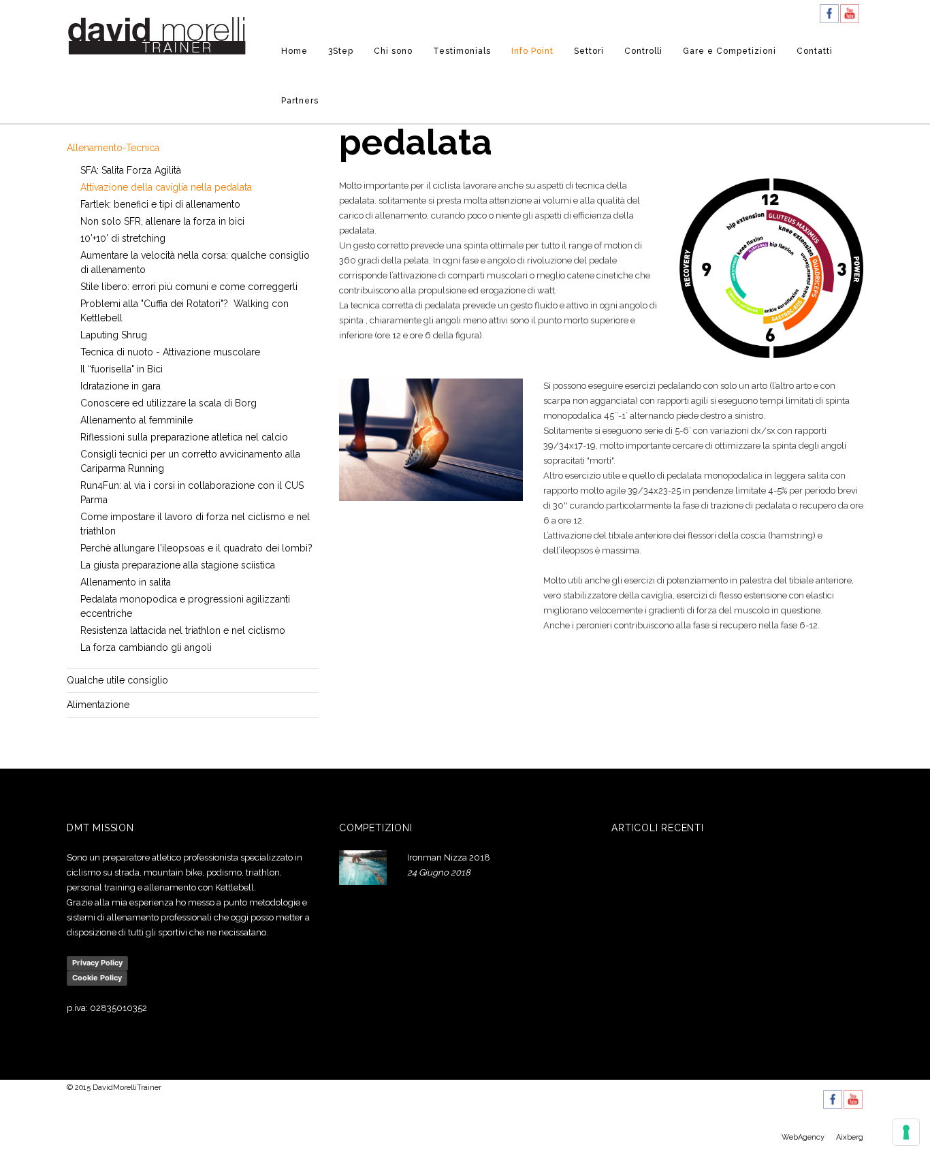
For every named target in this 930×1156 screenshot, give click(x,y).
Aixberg (849, 1137)
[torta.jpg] (771, 268)
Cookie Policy (97, 977)
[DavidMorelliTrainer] (157, 35)
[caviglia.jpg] (431, 439)
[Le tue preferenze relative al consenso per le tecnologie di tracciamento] (906, 1132)
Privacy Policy (97, 962)
